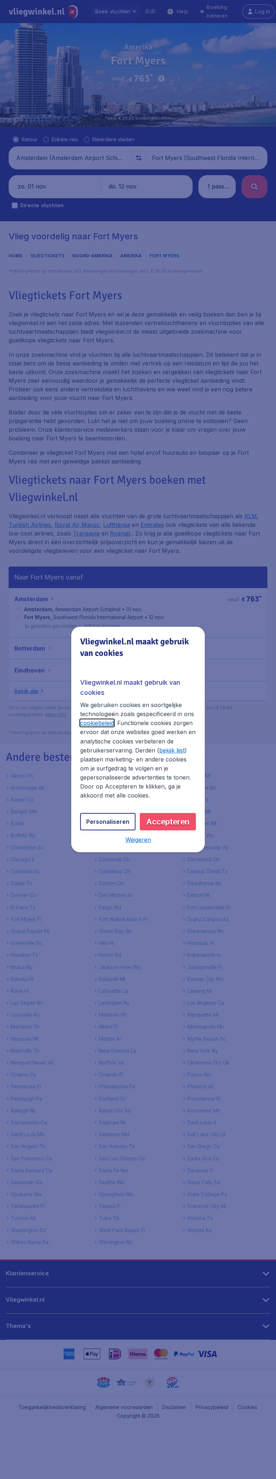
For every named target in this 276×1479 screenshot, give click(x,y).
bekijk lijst (172, 750)
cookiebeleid (97, 723)
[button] (138, 839)
